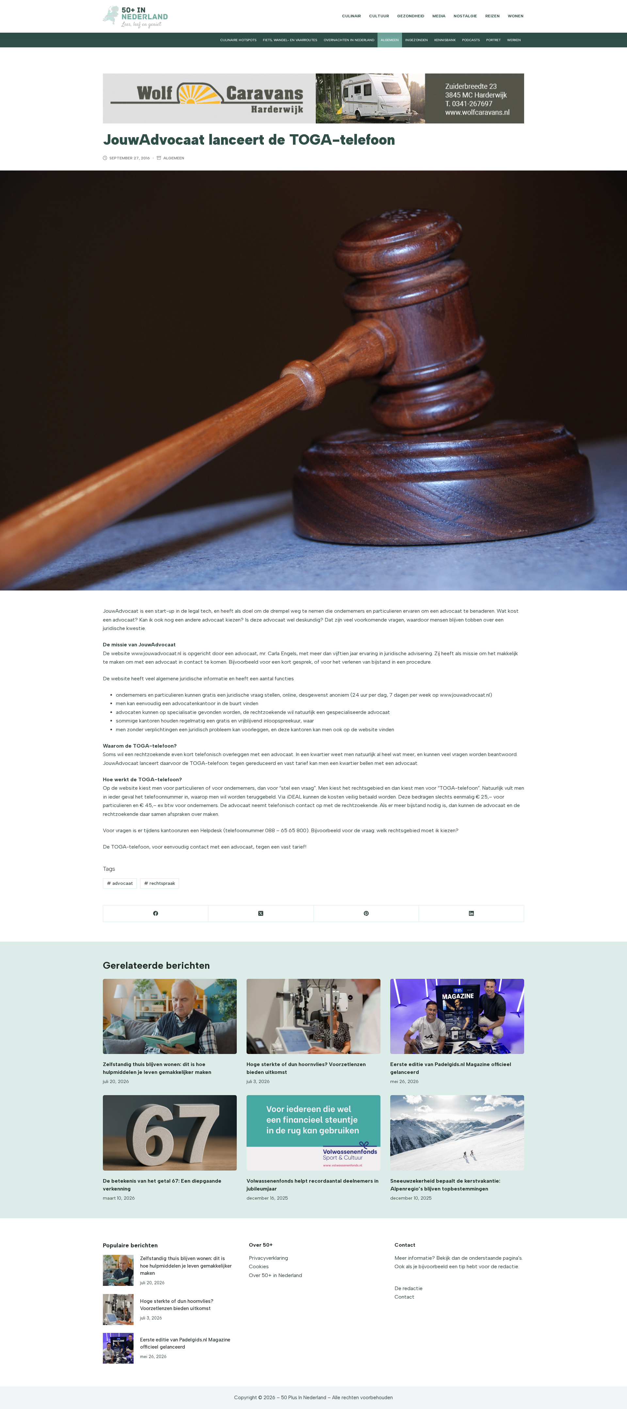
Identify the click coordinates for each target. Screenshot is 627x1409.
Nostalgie (465, 16)
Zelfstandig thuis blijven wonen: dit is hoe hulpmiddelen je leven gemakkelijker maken (186, 1265)
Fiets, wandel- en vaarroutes (290, 40)
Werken (514, 40)
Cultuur (379, 16)
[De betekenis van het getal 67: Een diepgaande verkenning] (170, 1133)
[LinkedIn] (471, 913)
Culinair (351, 16)
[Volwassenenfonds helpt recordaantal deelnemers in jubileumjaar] (313, 1133)
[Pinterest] (366, 913)
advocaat (120, 883)
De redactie (408, 1288)
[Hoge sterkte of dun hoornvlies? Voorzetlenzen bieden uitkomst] (313, 1016)
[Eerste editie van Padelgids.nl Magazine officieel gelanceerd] (457, 1016)
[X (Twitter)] (261, 913)
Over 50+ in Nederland (275, 1275)
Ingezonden (416, 40)
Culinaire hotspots (238, 40)
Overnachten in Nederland (349, 40)
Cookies (259, 1266)
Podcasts (471, 40)
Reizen (492, 16)
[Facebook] (155, 913)
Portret (493, 40)
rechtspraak (159, 883)
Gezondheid (410, 16)
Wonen (515, 16)
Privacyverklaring (268, 1258)
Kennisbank (445, 40)
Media (438, 16)
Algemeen (390, 40)
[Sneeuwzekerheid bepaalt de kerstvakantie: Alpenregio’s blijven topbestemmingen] (457, 1133)
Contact (404, 1297)
